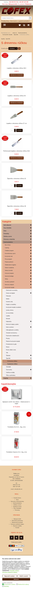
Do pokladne (21, 4)
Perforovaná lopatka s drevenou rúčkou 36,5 (16, 151)
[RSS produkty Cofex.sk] (16, 538)
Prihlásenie (28, 4)
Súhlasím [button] (16, 579)
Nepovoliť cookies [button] (9, 576)
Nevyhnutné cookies (9, 584)
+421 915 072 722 (13, 2)
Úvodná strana (17, 497)
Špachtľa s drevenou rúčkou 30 (16, 206)
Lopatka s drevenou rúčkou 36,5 (16, 68)
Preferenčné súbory (23, 584)
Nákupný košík (13, 4)
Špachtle (16, 34)
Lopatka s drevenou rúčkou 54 (16, 95)
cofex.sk (14, 32)
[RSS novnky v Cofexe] (21, 538)
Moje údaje (5, 4)
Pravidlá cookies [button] (14, 570)
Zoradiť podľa (4, 48)
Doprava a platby (17, 525)
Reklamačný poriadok (17, 522)
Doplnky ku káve (17, 506)
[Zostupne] (19, 48)
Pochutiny (17, 510)
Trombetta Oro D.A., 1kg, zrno (16, 427)
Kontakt (17, 527)
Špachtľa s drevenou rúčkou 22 (16, 178)
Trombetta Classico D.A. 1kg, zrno (16, 452)
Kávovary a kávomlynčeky (17, 501)
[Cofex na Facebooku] (12, 538)
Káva (17, 499)
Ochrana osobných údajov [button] (9, 572)
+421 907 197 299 (23, 2)
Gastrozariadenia (22, 32)
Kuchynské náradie (7, 34)
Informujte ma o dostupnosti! (16, 75)
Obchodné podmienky (17, 520)
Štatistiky (6, 586)
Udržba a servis (17, 504)
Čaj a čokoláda (17, 508)
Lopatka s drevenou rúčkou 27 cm (16, 123)
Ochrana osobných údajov (17, 524)
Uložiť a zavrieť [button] (24, 576)
